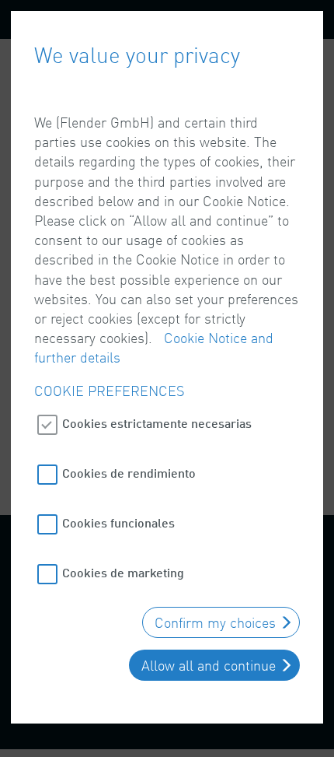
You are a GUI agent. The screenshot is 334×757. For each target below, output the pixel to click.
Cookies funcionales (118, 522)
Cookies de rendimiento (129, 472)
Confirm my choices (215, 622)
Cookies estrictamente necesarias (157, 422)
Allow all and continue (208, 665)
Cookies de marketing (123, 572)
